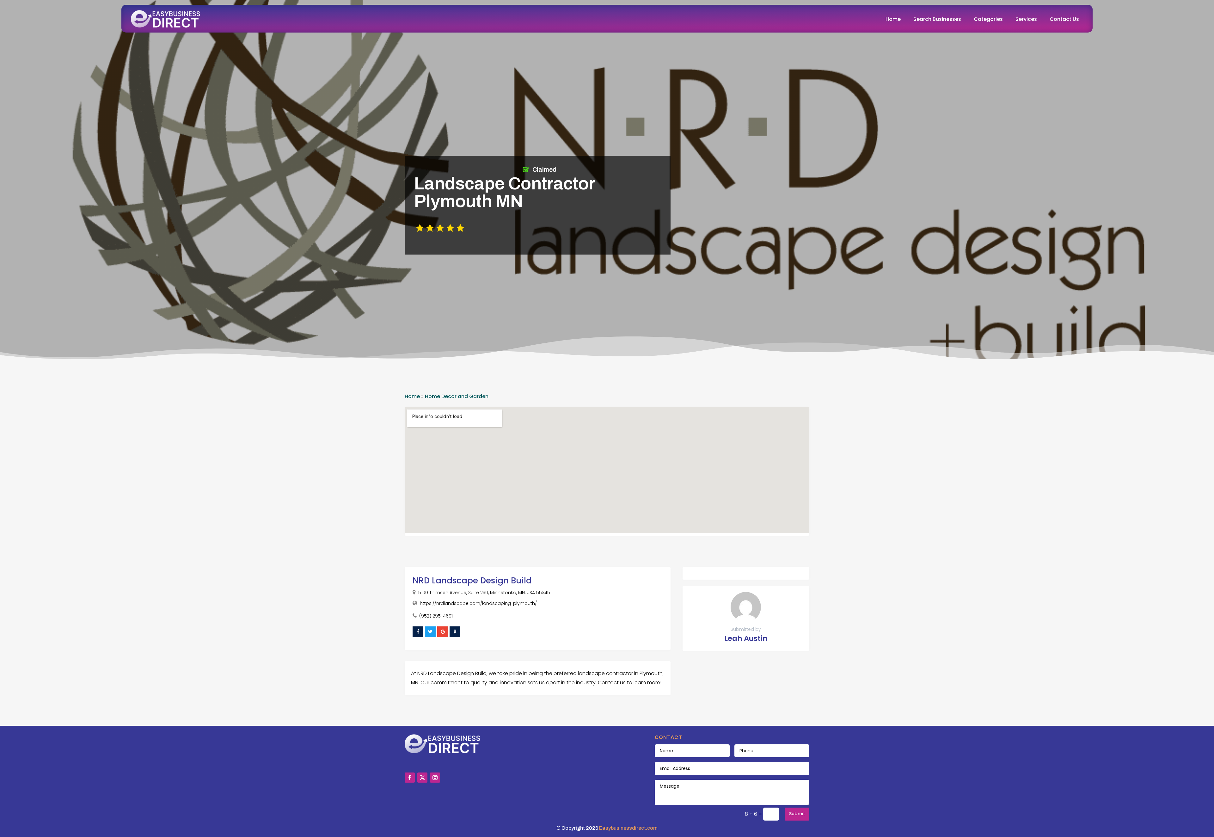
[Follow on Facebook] (410, 777)
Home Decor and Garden (456, 396)
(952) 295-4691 (436, 616)
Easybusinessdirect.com (628, 828)
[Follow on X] (422, 777)
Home (893, 19)
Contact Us (1064, 19)
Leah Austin (746, 638)
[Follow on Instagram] (435, 777)
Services (1026, 19)
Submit (797, 813)
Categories (988, 19)
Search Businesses (937, 19)
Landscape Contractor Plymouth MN (504, 192)
